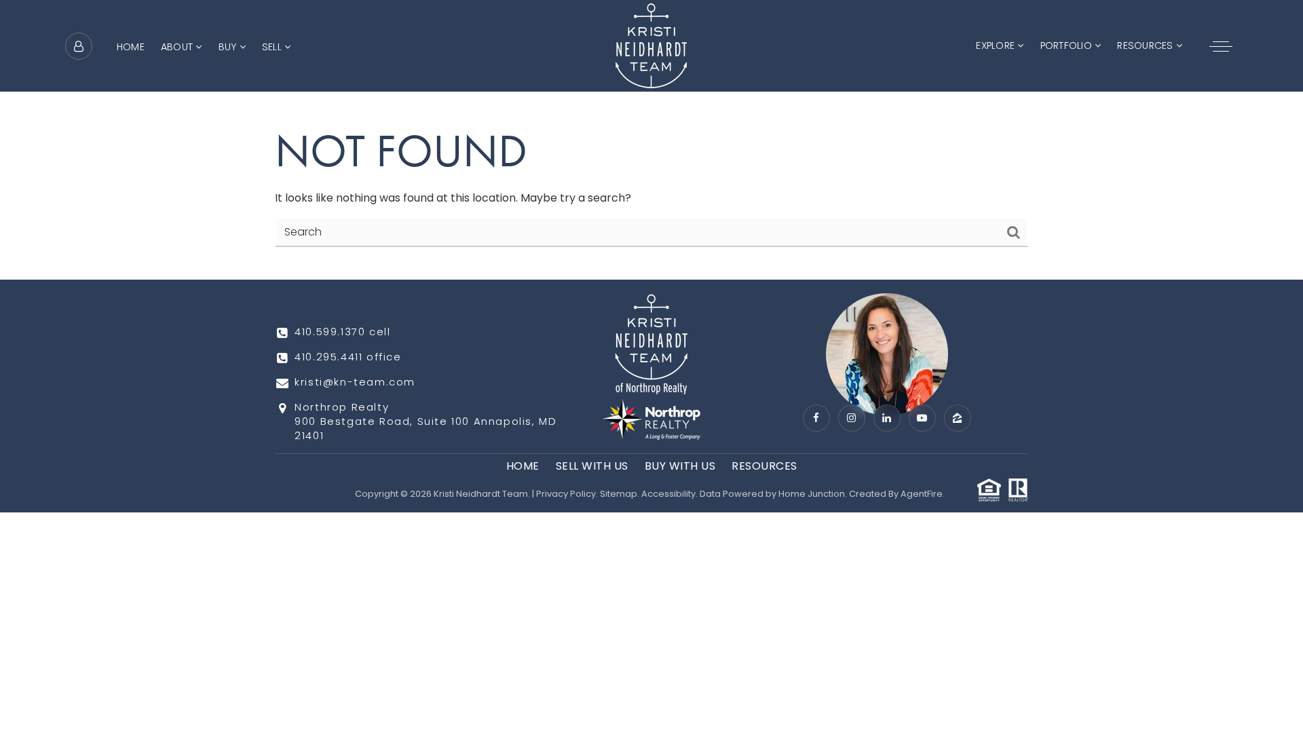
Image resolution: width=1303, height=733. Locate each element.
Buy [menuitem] (229, 47)
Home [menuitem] (131, 47)
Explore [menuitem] (996, 45)
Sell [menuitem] (273, 47)
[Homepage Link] (651, 45)
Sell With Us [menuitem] (592, 466)
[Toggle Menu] (1221, 46)
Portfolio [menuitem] (1067, 45)
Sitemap (618, 494)
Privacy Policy (566, 494)
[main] (651, 140)
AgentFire (922, 494)
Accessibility (668, 494)
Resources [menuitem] (1146, 45)
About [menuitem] (178, 47)
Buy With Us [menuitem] (680, 466)
